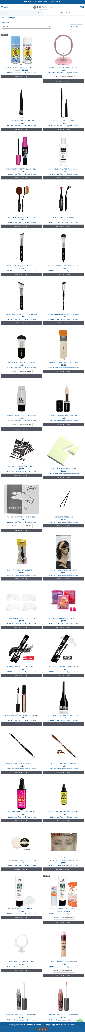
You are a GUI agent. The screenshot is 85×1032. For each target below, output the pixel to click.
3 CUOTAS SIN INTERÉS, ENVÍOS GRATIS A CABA (42, 2)
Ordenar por (6, 22)
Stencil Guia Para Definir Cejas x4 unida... (21, 618)
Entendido (42, 1029)
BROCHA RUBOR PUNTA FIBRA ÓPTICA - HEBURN (63, 266)
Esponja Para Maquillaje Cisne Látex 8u (63, 468)
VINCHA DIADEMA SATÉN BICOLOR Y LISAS (63, 570)
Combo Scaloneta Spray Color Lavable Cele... (22, 67)
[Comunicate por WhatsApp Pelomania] (80, 1021)
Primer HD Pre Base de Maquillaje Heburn (21, 415)
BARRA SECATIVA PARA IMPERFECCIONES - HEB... (63, 415)
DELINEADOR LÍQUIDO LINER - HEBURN (22, 120)
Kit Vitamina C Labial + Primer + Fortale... (63, 909)
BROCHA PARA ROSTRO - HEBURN (63, 217)
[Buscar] (39, 12)
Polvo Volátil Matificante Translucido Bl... (21, 860)
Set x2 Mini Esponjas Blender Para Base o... (63, 618)
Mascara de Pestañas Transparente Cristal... (63, 667)
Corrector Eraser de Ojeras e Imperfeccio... (63, 962)
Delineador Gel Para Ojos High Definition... (63, 715)
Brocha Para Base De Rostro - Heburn (21, 217)
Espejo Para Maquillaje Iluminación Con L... (63, 67)
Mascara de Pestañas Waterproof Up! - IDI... (22, 667)
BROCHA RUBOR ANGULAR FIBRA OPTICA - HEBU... (63, 314)
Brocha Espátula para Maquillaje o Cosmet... (63, 362)
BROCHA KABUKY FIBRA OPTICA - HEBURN (21, 362)
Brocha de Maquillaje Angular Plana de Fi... (21, 266)
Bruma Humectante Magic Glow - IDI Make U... (63, 812)
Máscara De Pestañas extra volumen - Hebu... (21, 169)
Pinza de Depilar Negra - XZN (63, 517)
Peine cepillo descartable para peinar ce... (21, 466)
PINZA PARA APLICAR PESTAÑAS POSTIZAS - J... (21, 570)
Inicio (3, 18)
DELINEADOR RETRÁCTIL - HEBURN (63, 120)
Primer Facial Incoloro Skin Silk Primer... (22, 909)
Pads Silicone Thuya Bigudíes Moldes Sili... (21, 517)
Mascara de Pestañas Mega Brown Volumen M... (21, 715)
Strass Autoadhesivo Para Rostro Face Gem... (63, 860)
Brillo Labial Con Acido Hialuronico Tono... (21, 1015)
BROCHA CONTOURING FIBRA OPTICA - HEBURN (21, 314)
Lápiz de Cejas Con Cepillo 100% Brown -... (63, 763)
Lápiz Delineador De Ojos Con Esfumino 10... (21, 763)
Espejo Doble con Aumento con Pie (21, 962)
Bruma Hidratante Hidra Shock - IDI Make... (21, 812)
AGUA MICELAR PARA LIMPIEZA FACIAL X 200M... (63, 169)
